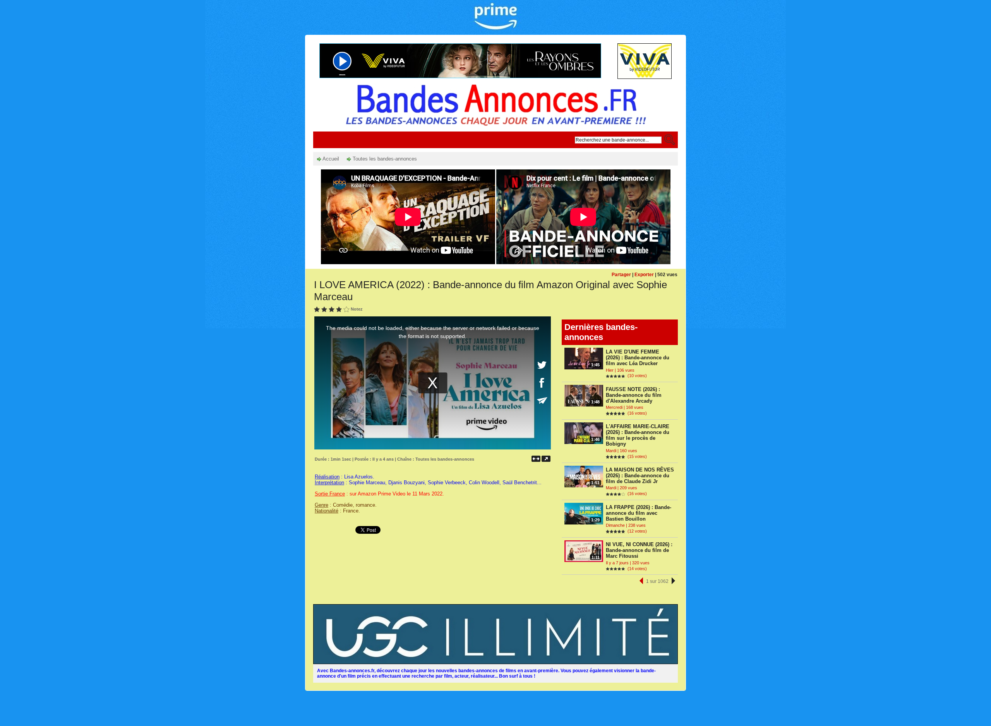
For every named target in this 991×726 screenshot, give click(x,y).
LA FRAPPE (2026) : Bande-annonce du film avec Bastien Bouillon (638, 513)
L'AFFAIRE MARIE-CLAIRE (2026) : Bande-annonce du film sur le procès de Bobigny (637, 435)
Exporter (644, 274)
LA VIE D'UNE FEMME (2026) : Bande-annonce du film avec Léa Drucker (637, 357)
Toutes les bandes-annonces (384, 159)
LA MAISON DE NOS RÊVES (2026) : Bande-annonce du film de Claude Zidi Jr (640, 475)
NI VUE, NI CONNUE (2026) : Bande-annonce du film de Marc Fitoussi (639, 550)
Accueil (330, 159)
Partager (621, 274)
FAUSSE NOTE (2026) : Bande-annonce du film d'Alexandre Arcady (634, 395)
